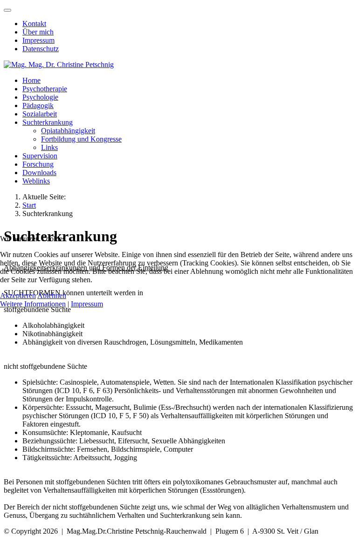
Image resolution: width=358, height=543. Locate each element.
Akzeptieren (18, 295)
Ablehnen (51, 295)
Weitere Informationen (33, 304)
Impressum (87, 304)
